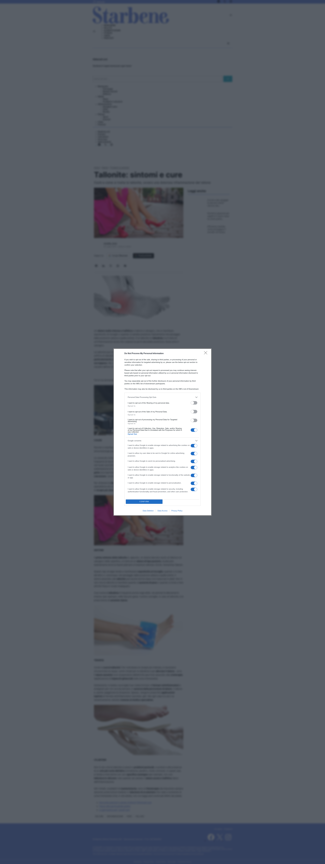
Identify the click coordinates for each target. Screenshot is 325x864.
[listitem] (162, 397)
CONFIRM (144, 502)
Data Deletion (148, 511)
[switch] (194, 403)
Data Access (162, 511)
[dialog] (162, 432)
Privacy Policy (176, 511)
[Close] (206, 353)
